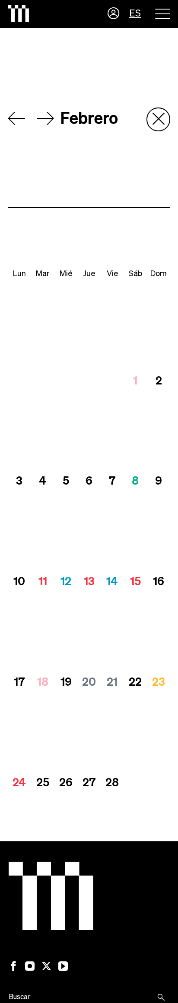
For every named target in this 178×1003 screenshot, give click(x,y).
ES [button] (135, 14)
